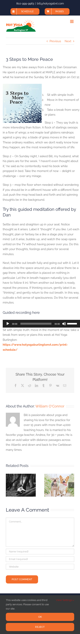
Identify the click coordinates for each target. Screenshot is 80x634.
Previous (55, 41)
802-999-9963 (25, 3)
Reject (40, 626)
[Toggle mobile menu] (72, 21)
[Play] (8, 324)
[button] (9, 485)
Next (68, 41)
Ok (40, 616)
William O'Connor (49, 406)
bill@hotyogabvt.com (50, 3)
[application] (41, 324)
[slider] (72, 323)
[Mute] (64, 324)
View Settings (64, 600)
